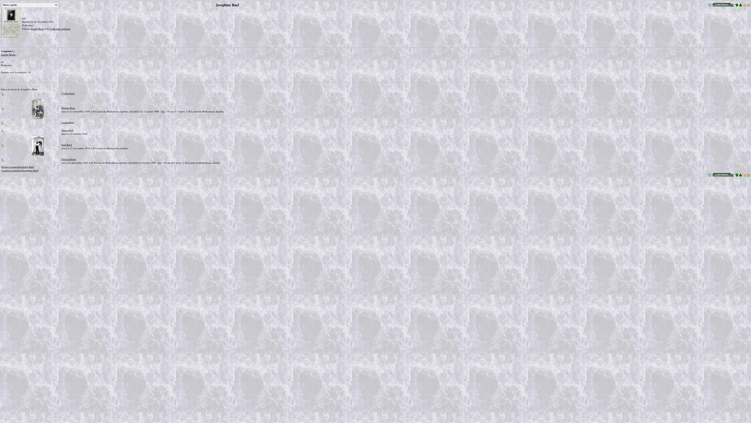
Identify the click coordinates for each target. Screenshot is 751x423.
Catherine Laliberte (60, 29)
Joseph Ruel (37, 29)
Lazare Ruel (67, 122)
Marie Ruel (67, 130)
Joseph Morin (8, 54)
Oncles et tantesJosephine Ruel (17, 167)
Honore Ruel (68, 108)
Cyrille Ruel (68, 93)
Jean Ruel (66, 144)
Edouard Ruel (68, 159)
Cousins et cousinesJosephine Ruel (19, 170)
